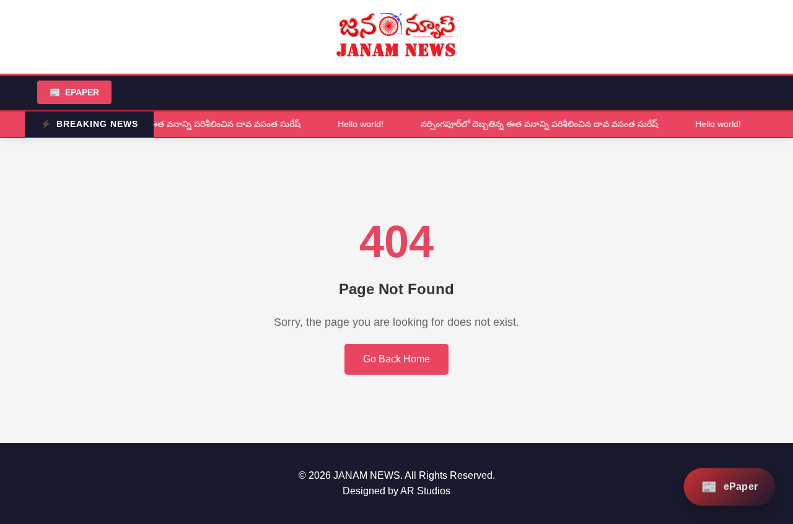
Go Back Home (396, 359)
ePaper (74, 92)
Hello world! (357, 124)
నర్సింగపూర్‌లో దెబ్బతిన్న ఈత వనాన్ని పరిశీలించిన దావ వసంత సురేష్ (178, 124)
